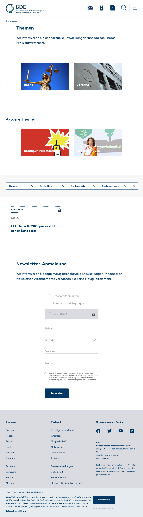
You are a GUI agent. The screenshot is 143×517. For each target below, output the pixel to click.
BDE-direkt (60, 313)
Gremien (56, 435)
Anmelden (57, 393)
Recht (9, 446)
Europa (10, 430)
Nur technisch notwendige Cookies (103, 508)
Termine (10, 466)
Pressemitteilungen (66, 296)
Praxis (9, 441)
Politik (9, 435)
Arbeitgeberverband (62, 430)
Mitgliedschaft (59, 441)
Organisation (58, 452)
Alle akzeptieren (104, 500)
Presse (55, 458)
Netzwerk (56, 446)
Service (10, 458)
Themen (13, 21)
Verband (10, 452)
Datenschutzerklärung (16, 511)
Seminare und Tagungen (68, 303)
